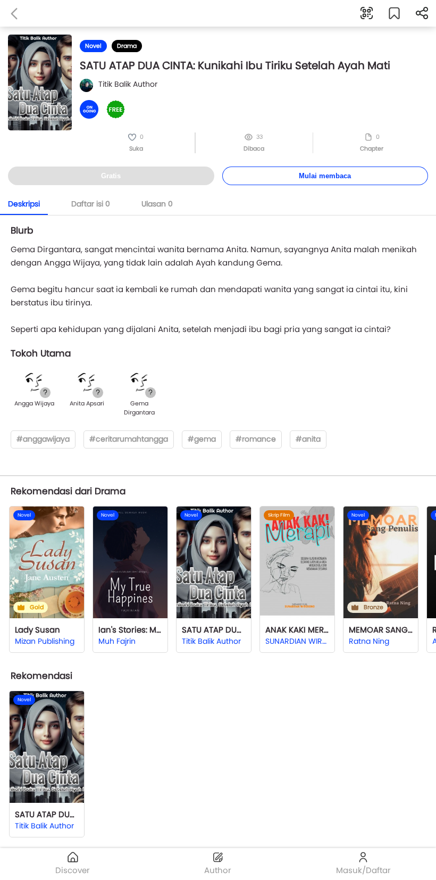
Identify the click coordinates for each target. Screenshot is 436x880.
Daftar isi (90, 203)
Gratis (111, 176)
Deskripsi (24, 203)
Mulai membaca (325, 176)
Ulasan (157, 203)
